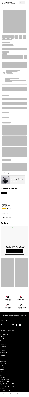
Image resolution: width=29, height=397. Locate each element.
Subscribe (4, 320)
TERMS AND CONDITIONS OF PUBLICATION (14, 254)
